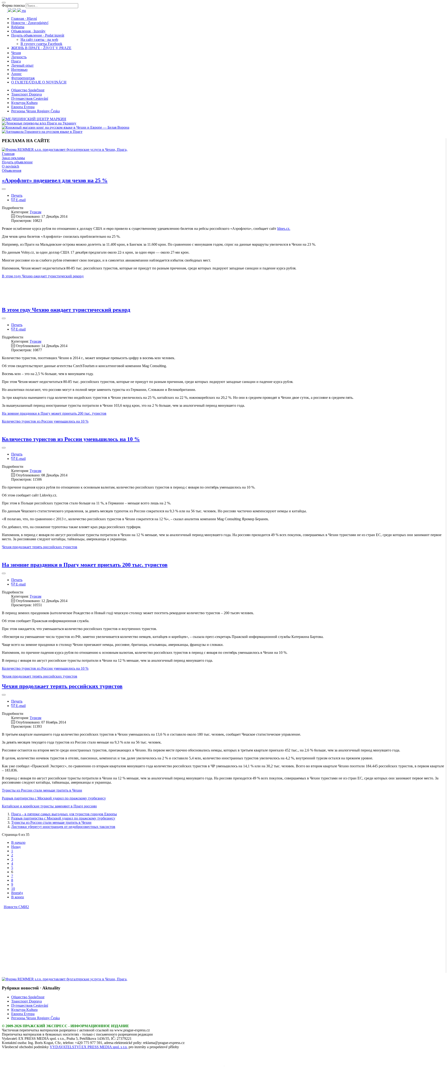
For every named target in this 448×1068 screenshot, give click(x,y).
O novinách (10, 166)
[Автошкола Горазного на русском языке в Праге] (42, 132)
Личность (19, 57)
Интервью (19, 70)
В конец (17, 897)
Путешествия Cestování (29, 98)
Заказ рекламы (13, 158)
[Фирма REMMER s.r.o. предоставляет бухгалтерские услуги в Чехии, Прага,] (64, 150)
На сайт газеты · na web (39, 39)
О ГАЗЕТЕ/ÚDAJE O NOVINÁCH (38, 82)
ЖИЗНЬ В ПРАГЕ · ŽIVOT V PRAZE (41, 48)
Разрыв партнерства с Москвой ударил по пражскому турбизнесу (63, 818)
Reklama (17, 27)
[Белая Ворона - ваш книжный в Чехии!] (65, 127)
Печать (16, 195)
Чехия (16, 53)
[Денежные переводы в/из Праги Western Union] (39, 123)
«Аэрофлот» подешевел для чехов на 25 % (55, 180)
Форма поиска (13, 5)
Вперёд (17, 893)
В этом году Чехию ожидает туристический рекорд (43, 276)
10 (13, 889)
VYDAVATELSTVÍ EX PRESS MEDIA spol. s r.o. (89, 1047)
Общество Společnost (27, 90)
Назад (16, 847)
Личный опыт (22, 65)
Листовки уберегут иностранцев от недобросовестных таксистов (63, 827)
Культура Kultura (24, 103)
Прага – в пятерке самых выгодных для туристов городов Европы (64, 814)
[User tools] (4, 189)
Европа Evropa (23, 107)
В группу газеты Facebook (41, 44)
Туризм (35, 212)
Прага (16, 61)
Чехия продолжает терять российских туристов (39, 547)
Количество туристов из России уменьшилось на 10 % (45, 421)
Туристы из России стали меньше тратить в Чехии (51, 822)
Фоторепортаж (23, 78)
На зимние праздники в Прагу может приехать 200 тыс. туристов (54, 413)
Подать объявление (17, 162)
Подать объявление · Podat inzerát (37, 35)
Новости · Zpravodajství (29, 23)
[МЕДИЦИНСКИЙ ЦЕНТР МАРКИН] (34, 119)
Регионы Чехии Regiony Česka (35, 111)
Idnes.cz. (283, 229)
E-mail (20, 200)
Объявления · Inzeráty (28, 31)
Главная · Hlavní (24, 19)
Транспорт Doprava (26, 94)
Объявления (11, 170)
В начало (18, 842)
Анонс (16, 74)
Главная (8, 154)
